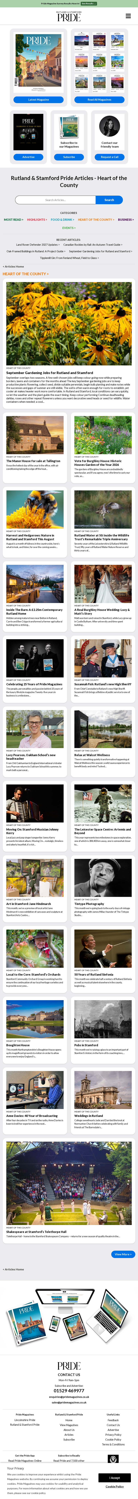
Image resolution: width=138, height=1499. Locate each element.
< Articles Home (13, 266)
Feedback (113, 1420)
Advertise (28, 157)
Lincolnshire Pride (25, 1420)
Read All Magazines (99, 99)
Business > (126, 219)
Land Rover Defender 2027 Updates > (38, 244)
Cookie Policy (115, 1486)
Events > (69, 228)
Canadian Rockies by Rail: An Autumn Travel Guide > (93, 244)
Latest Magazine (38, 99)
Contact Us (113, 1425)
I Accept (114, 1478)
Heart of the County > (96, 219)
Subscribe (69, 157)
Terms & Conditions (113, 1444)
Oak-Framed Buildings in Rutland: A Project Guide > (36, 251)
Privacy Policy (113, 1434)
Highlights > (37, 219)
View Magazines (69, 1425)
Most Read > (14, 219)
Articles (69, 1434)
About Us (69, 1429)
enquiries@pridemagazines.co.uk (69, 1396)
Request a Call (109, 157)
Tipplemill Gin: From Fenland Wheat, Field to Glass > (69, 257)
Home (69, 1420)
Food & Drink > (62, 219)
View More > (123, 1254)
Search (109, 200)
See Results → (89, 3)
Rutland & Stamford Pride (25, 1424)
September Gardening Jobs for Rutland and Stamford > (100, 251)
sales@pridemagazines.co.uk (69, 1402)
